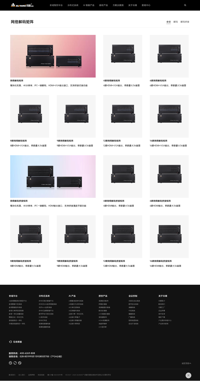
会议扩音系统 (133, 323)
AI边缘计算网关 (74, 323)
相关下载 (162, 317)
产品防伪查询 (163, 323)
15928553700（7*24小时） (49, 356)
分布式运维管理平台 (46, 310)
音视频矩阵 (103, 317)
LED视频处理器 (104, 314)
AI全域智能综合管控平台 (18, 301)
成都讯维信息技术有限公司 (94, 375)
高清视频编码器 (44, 323)
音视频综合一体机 (15, 320)
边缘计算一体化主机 (76, 314)
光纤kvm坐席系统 (45, 307)
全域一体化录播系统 (16, 314)
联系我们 (162, 304)
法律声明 (31, 375)
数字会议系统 (133, 304)
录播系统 (132, 307)
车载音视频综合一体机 (17, 323)
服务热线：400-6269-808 (22, 353)
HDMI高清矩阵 (104, 320)
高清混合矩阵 (103, 301)
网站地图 (41, 375)
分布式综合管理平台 (46, 301)
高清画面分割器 (104, 307)
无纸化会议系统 (134, 301)
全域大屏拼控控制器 (16, 310)
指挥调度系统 (133, 320)
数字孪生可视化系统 (46, 314)
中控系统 (132, 310)
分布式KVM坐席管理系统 (48, 304)
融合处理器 (103, 310)
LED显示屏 (103, 327)
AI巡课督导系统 (74, 310)
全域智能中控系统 (15, 304)
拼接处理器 (103, 304)
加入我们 (22, 375)
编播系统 (132, 314)
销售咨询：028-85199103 (21, 356)
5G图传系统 (43, 317)
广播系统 (132, 317)
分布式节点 (43, 320)
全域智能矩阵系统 (15, 307)
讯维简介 (162, 301)
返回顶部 (185, 363)
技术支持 (162, 314)
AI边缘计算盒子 (74, 317)
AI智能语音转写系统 (76, 301)
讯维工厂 (162, 307)
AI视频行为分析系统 (76, 304)
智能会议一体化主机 (16, 317)
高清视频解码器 (44, 327)
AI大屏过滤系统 (74, 307)
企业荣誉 (162, 310)
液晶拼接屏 (103, 323)
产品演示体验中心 (165, 320)
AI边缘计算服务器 (75, 320)
